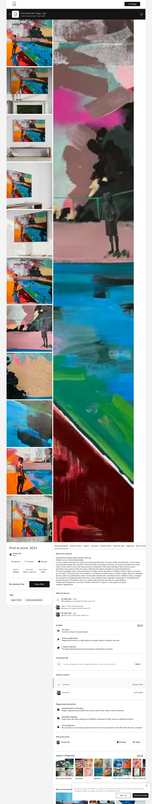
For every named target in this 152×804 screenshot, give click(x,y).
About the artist (118, 546)
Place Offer (39, 584)
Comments (95, 546)
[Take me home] (14, 4)
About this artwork (61, 546)
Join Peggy (132, 4)
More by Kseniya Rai (143, 546)
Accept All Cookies (140, 795)
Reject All (123, 795)
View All (140, 755)
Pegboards (130, 546)
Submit (137, 664)
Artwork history (105, 546)
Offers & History (76, 546)
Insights (86, 546)
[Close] (146, 785)
